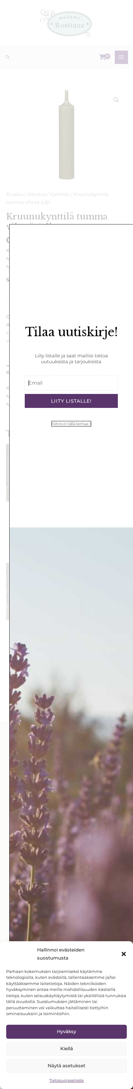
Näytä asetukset (66, 1066)
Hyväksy (66, 1031)
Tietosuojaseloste (66, 1080)
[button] (124, 954)
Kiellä (66, 1048)
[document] (66, 544)
